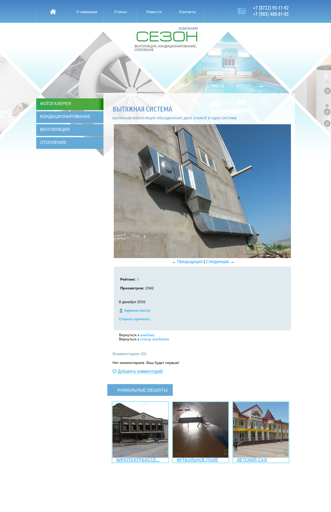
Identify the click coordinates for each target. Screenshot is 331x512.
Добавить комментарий (140, 371)
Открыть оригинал (134, 319)
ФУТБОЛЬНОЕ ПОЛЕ (197, 460)
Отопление (53, 142)
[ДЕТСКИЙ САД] (261, 456)
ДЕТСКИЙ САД (252, 460)
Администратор (137, 310)
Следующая (217, 261)
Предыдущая (190, 261)
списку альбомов (154, 339)
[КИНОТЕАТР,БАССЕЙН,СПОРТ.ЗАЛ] (140, 456)
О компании (86, 12)
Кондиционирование (65, 116)
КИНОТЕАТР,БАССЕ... (138, 460)
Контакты (187, 12)
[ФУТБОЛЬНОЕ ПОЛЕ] (200, 456)
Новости (153, 12)
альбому (147, 335)
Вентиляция (55, 129)
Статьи (120, 12)
